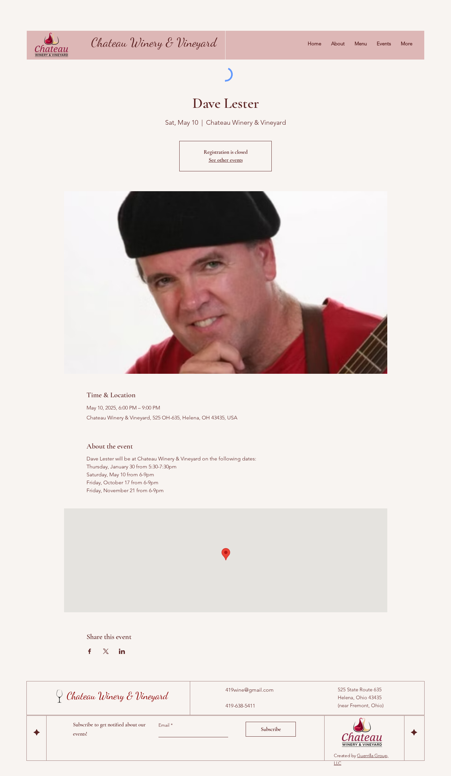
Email (164, 725)
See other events (226, 160)
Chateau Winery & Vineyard (154, 42)
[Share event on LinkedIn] (122, 651)
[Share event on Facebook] (90, 651)
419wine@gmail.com (250, 690)
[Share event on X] (106, 651)
